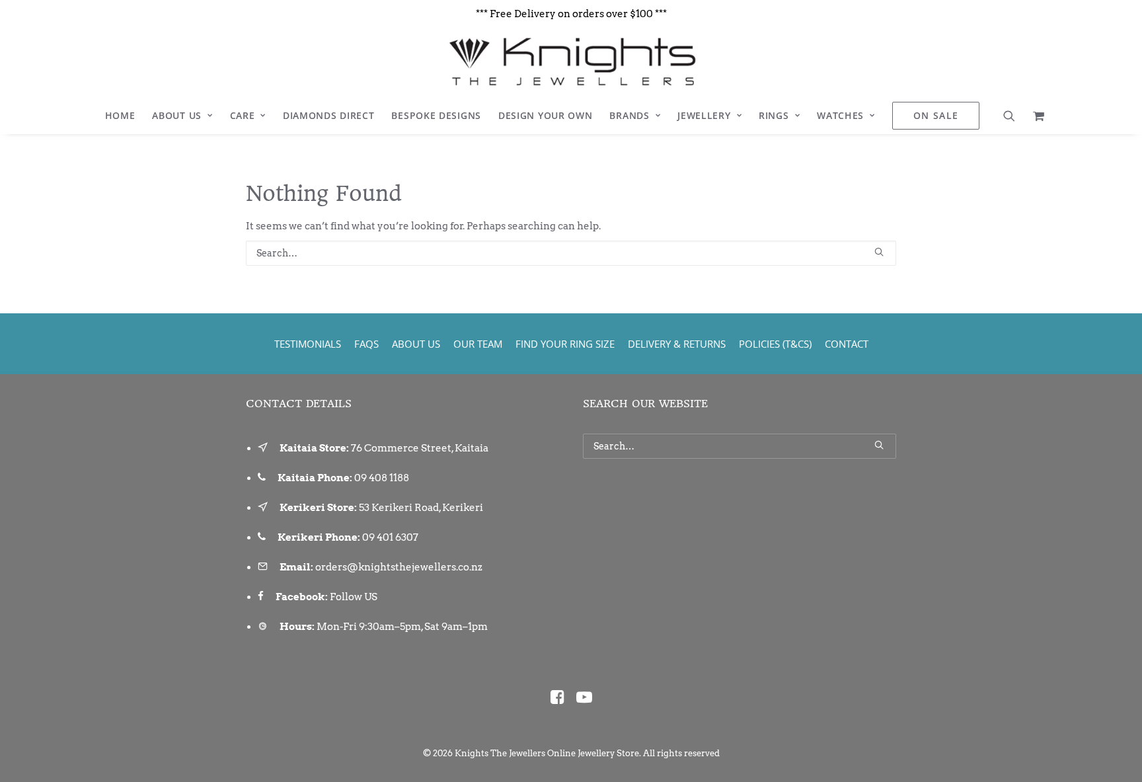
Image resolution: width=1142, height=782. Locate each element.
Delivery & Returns (677, 343)
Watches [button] (840, 115)
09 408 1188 (381, 478)
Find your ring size (565, 343)
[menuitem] (120, 116)
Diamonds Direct (329, 115)
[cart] (1035, 116)
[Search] (571, 253)
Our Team (477, 343)
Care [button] (242, 115)
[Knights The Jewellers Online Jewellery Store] (570, 61)
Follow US (353, 597)
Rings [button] (774, 115)
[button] (1013, 116)
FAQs (366, 343)
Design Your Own (545, 115)
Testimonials (307, 343)
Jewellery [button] (703, 115)
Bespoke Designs (436, 115)
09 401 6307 (390, 537)
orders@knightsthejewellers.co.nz (398, 567)
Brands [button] (629, 115)
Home (120, 115)
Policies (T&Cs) (775, 343)
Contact (846, 343)
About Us (177, 115)
